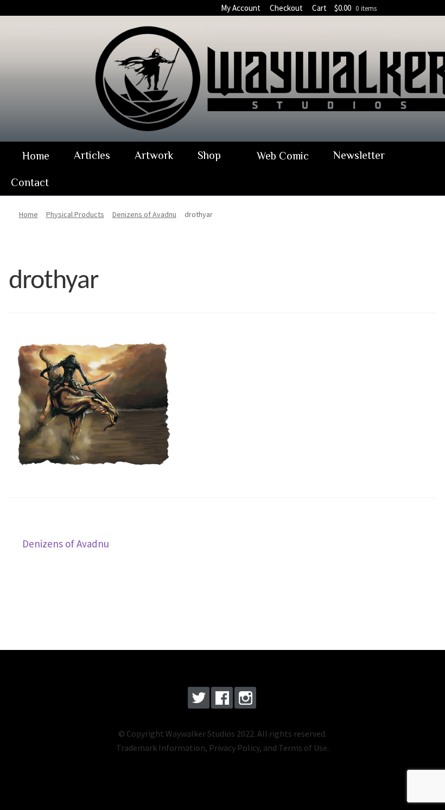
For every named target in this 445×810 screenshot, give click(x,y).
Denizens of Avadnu (65, 545)
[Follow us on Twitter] (198, 700)
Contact (30, 182)
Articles (92, 155)
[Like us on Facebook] (222, 700)
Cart (319, 8)
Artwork (154, 155)
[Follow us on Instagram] (245, 700)
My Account (240, 8)
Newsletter (359, 155)
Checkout (286, 8)
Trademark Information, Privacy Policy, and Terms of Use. (222, 747)
